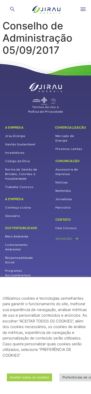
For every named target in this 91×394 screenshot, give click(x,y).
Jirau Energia (15, 136)
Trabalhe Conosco (19, 187)
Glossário (12, 215)
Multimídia (63, 190)
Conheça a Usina (18, 207)
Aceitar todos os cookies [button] (29, 377)
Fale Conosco (66, 228)
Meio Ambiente (17, 236)
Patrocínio (63, 207)
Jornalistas (63, 199)
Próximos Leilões (68, 148)
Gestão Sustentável (20, 144)
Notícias (61, 182)
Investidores (15, 152)
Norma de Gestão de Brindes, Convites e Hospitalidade (21, 174)
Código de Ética (17, 161)
